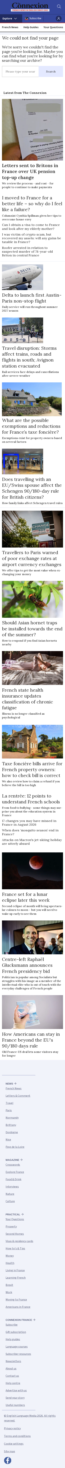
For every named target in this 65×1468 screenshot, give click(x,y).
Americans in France (18, 1307)
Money (10, 1256)
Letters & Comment (18, 1096)
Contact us (12, 1376)
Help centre (13, 1383)
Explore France (15, 1172)
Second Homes (15, 1234)
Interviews (12, 1187)
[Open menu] (11, 18)
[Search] (58, 7)
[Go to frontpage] (30, 7)
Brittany (11, 1125)
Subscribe (35, 18)
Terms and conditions (17, 1436)
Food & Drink (13, 1179)
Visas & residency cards (19, 1241)
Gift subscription (16, 1332)
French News (10, 27)
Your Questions (53, 27)
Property (11, 1227)
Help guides (13, 1339)
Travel (9, 1103)
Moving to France (16, 1300)
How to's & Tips (15, 1248)
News (9, 1083)
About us (11, 1369)
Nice (8, 1140)
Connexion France (19, 1320)
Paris (9, 1110)
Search (51, 71)
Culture (10, 1201)
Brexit (9, 1285)
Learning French (16, 1278)
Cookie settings (13, 1444)
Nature (10, 1194)
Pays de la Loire (15, 1147)
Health (10, 1263)
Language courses (17, 1347)
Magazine (12, 1160)
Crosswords (13, 1165)
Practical (13, 1214)
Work (9, 1292)
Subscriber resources (18, 1354)
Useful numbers (15, 1405)
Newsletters (13, 1361)
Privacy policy (12, 1428)
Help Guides (30, 27)
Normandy (12, 1118)
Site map (9, 1451)
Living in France (15, 1270)
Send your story (15, 1398)
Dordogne (12, 1132)
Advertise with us (16, 1390)
